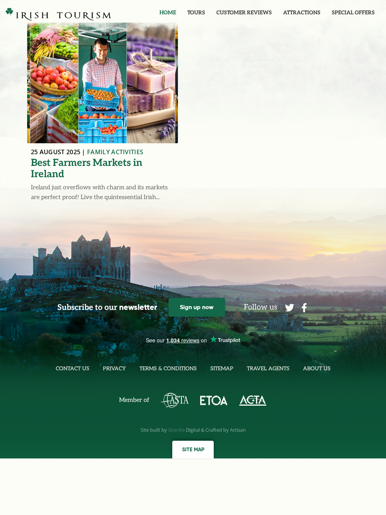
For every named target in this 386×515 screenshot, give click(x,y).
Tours (196, 12)
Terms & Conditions (168, 368)
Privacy (114, 368)
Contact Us (72, 368)
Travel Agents (268, 368)
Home (167, 12)
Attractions (301, 12)
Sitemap (221, 368)
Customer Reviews (244, 12)
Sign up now (196, 307)
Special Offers (353, 12)
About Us (317, 368)
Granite (176, 429)
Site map (193, 449)
